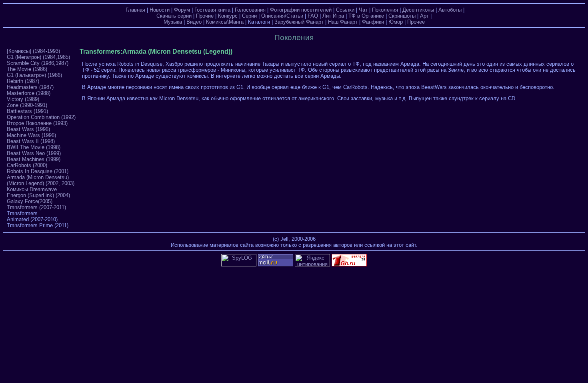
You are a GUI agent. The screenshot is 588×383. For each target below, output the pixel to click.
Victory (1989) (23, 99)
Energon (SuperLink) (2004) (38, 195)
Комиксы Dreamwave (32, 189)
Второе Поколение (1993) (37, 123)
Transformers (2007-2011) (36, 207)
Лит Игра (333, 16)
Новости (160, 10)
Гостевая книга (212, 10)
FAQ (313, 16)
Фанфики (373, 22)
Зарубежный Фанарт (299, 22)
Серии (249, 16)
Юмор (395, 22)
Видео (194, 22)
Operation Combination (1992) (41, 117)
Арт (424, 16)
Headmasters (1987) (30, 87)
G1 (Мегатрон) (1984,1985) (38, 57)
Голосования (250, 10)
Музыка (173, 22)
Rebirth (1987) (23, 81)
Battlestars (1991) (27, 111)
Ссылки (345, 10)
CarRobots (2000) (27, 165)
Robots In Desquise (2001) (37, 171)
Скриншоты (402, 16)
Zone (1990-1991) (27, 105)
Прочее (416, 22)
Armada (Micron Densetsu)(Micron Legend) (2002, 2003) (40, 180)
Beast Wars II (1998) (31, 141)
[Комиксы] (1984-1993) (33, 51)
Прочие (205, 16)
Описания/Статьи (282, 16)
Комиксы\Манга (225, 22)
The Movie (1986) (27, 69)
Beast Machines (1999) (33, 159)
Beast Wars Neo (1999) (34, 153)
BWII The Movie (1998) (33, 147)
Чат (363, 10)
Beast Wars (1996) (28, 129)
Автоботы (450, 10)
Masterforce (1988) (28, 93)
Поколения (385, 10)
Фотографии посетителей (301, 10)
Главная (135, 10)
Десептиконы (418, 10)
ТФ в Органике (366, 16)
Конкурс (228, 16)
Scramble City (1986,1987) (37, 63)
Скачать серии (174, 16)
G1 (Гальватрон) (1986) (34, 75)
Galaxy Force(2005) (29, 201)
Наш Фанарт (343, 22)
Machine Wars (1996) (31, 135)
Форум (182, 10)
